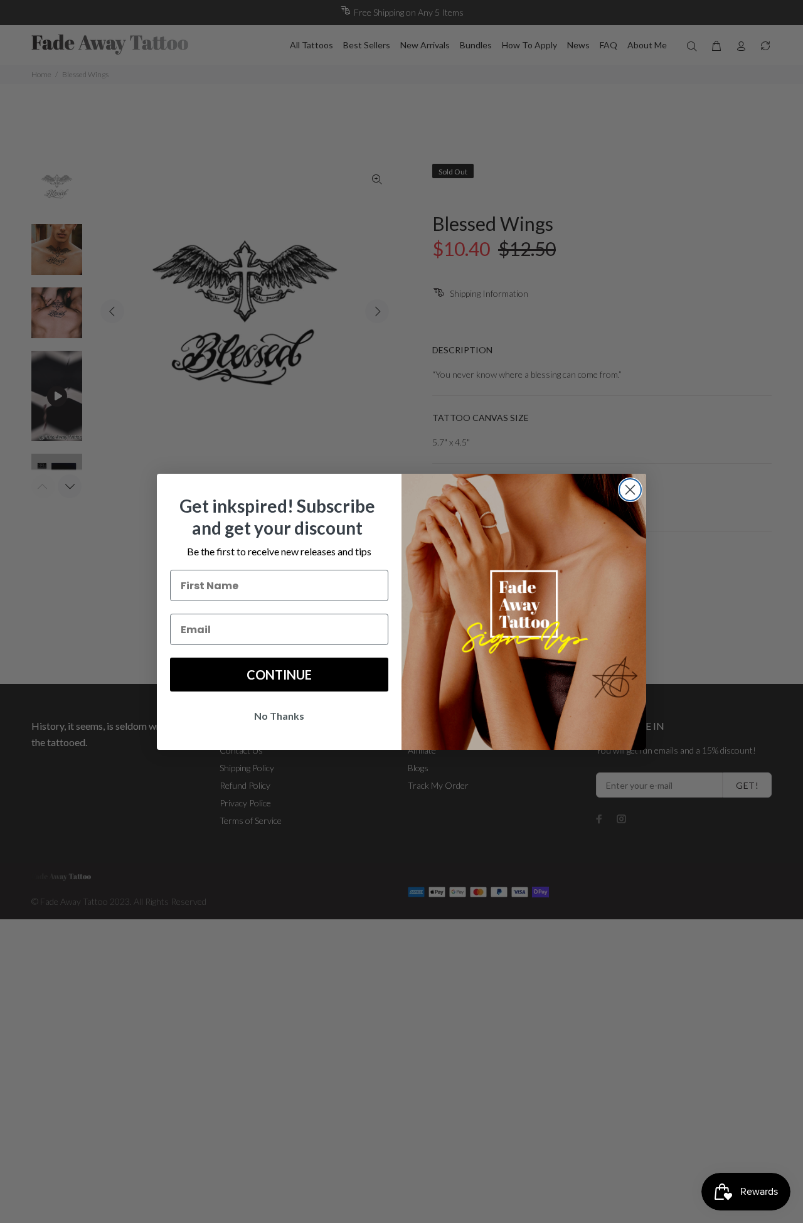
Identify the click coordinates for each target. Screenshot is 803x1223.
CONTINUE (279, 674)
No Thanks (279, 716)
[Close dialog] (630, 490)
